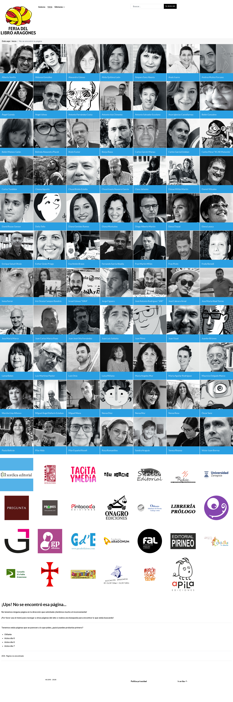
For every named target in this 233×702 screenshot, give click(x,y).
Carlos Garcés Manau (145, 152)
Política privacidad (139, 681)
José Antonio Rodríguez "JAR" (149, 301)
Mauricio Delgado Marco (213, 376)
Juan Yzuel (173, 338)
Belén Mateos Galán (11, 152)
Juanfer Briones (209, 338)
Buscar (171, 6)
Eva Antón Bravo (76, 264)
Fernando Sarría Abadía (113, 264)
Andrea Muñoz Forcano (213, 77)
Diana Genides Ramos (78, 226)
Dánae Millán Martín (178, 189)
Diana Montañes (110, 226)
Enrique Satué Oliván (12, 264)
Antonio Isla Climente (112, 114)
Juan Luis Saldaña (110, 338)
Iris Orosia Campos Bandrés (48, 301)
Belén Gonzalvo (209, 114)
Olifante (8, 634)
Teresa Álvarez (175, 450)
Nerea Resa (173, 413)
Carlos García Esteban (178, 152)
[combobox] (147, 6)
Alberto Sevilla (9, 77)
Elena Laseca (208, 226)
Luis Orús (72, 376)
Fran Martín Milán (143, 264)
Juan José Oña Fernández (80, 338)
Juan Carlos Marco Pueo (46, 338)
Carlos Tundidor (9, 189)
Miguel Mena (74, 413)
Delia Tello (40, 226)
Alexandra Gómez (76, 77)
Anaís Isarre (174, 77)
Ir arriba (181, 681)
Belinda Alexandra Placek (47, 152)
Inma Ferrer (7, 301)
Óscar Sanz (207, 413)
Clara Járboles (142, 189)
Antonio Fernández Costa (80, 114)
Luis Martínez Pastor (45, 376)
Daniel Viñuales (209, 189)
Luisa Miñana (108, 376)
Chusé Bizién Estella (77, 189)
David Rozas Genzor (11, 226)
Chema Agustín (42, 189)
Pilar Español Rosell (77, 450)
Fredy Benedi (208, 264)
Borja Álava (107, 152)
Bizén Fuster (74, 152)
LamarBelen (7, 376)
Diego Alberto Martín (145, 226)
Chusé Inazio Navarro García (115, 189)
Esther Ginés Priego (44, 264)
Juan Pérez (140, 338)
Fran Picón (173, 264)
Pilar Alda (39, 450)
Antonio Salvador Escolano (147, 114)
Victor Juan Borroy (211, 450)
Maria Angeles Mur (144, 376)
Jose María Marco (10, 338)
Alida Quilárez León (111, 77)
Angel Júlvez (41, 114)
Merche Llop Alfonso (11, 413)
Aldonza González (43, 77)
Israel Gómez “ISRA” (77, 301)
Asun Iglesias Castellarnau (180, 114)
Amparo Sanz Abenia (145, 77)
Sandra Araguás (142, 450)
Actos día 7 (9, 646)
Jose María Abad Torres (213, 301)
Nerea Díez (107, 413)
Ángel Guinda (8, 114)
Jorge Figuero (108, 301)
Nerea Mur (140, 413)
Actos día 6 (9, 638)
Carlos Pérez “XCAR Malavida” (216, 152)
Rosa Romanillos (110, 450)
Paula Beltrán (8, 450)
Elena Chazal (174, 226)
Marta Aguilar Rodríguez (180, 376)
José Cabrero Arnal (177, 301)
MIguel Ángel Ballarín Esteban (49, 413)
